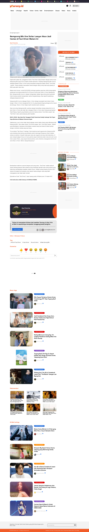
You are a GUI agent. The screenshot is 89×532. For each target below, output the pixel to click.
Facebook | (24, 209)
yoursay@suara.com (49, 229)
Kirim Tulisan (17, 229)
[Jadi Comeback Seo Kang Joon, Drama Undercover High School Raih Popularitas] (21, 328)
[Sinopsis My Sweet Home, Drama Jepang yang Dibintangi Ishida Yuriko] (21, 459)
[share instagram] (43, 230)
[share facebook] (37, 230)
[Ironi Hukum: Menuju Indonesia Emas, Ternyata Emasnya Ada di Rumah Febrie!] (62, 190)
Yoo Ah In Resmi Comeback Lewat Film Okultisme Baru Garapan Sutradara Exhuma (44, 468)
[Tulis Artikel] (75, 6)
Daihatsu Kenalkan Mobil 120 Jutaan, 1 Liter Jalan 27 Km (66, 105)
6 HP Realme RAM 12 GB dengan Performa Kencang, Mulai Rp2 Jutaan (67, 129)
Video (63, 10)
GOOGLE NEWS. (32, 179)
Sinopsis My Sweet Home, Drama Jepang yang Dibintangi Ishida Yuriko (44, 449)
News (12, 10)
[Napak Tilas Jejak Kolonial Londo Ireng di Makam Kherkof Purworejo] (62, 171)
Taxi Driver (35, 79)
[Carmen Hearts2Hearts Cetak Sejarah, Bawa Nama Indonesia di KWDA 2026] (21, 516)
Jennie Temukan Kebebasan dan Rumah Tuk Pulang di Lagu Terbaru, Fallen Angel (45, 487)
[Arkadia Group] (12, 1)
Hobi (41, 10)
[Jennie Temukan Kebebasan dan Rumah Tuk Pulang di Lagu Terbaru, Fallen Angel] (21, 497)
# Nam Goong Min (45, 242)
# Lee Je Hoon (34, 242)
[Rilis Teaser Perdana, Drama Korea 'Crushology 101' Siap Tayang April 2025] (21, 309)
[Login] (70, 6)
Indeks (74, 10)
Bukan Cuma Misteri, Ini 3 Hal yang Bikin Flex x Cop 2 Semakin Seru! (45, 430)
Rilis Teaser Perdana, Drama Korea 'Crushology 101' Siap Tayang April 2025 (45, 299)
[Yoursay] (16, 7)
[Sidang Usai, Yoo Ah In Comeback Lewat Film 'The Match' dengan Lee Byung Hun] (21, 384)
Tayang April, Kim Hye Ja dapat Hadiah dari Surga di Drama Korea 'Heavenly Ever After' (45, 355)
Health (26, 10)
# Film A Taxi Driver (16, 242)
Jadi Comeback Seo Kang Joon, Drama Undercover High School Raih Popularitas (44, 317)
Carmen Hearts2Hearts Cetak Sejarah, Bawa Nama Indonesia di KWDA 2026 (44, 506)
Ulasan (57, 10)
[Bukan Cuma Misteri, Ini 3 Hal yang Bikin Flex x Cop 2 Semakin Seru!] (21, 441)
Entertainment (48, 10)
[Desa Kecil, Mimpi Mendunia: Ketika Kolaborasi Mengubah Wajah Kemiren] (62, 180)
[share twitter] (40, 230)
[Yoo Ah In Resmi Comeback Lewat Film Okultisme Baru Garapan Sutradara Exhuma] (21, 478)
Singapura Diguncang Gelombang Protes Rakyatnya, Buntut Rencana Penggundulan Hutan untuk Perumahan (68, 94)
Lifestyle (19, 10)
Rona (68, 10)
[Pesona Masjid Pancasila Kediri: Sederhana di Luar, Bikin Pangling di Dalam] (62, 162)
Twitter (34, 209)
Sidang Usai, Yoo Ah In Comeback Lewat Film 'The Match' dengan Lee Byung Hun (45, 374)
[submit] (75, 525)
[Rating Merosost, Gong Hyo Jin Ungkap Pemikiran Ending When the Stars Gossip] (21, 346)
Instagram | (29, 209)
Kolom (31, 10)
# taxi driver (26, 242)
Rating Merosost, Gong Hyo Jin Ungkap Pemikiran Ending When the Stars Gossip (45, 336)
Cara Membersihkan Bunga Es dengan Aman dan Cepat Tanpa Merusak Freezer (67, 117)
